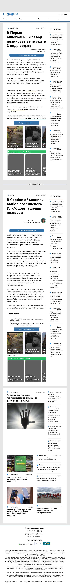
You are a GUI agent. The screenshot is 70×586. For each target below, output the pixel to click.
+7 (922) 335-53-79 (40, 555)
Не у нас (54, 34)
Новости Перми (14, 28)
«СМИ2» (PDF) (48, 576)
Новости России (54, 97)
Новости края (54, 67)
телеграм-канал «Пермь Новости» (33, 118)
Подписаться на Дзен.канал (26, 55)
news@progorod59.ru (37, 554)
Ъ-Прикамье (30, 91)
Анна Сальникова (34, 221)
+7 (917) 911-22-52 (34, 531)
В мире (12, 195)
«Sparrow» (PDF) (57, 576)
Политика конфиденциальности (53, 581)
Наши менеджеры (34, 537)
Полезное (54, 49)
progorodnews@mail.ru (34, 534)
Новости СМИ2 (12, 149)
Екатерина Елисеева (38, 49)
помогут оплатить (18, 109)
